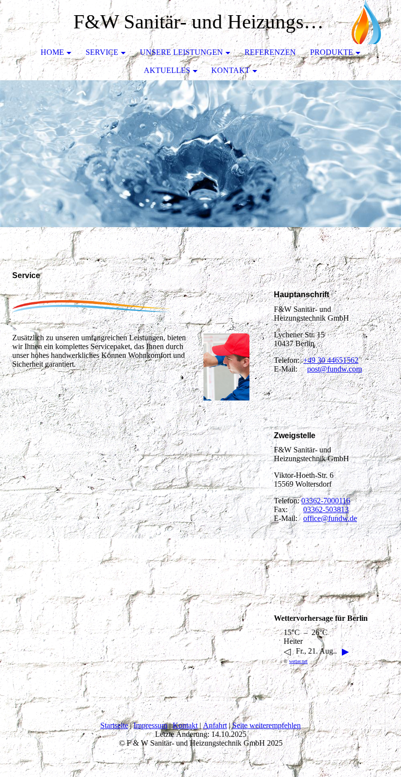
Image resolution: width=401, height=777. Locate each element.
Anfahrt (215, 725)
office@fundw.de (330, 518)
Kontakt (230, 70)
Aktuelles (167, 70)
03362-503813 (326, 509)
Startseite (114, 725)
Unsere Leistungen (181, 52)
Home (52, 52)
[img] (364, 22)
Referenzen (270, 52)
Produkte (331, 52)
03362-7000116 (325, 500)
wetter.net (298, 661)
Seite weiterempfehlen (266, 725)
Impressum (150, 725)
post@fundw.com (334, 369)
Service (102, 52)
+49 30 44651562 (330, 360)
